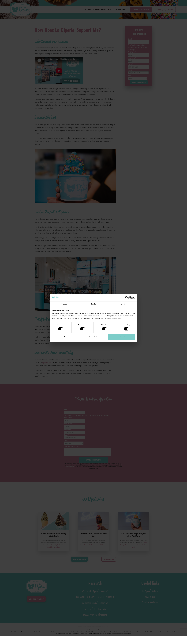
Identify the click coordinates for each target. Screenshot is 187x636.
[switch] (82, 328)
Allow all (121, 337)
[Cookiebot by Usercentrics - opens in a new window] (126, 297)
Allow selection (93, 337)
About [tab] (123, 304)
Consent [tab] (64, 304)
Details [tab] (93, 304)
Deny (65, 337)
